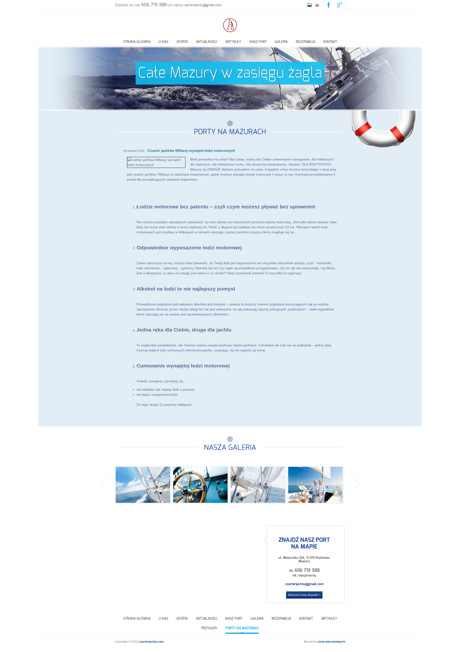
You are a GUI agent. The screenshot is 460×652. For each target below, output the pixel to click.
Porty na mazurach (242, 628)
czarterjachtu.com (151, 641)
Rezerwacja (305, 42)
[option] (230, 78)
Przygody (209, 628)
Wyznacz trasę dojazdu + (304, 595)
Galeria (281, 42)
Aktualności (206, 42)
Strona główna (136, 42)
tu (291, 232)
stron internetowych (331, 641)
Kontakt (330, 42)
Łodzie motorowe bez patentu (172, 206)
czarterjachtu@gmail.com (304, 584)
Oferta (182, 42)
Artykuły (233, 42)
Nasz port (258, 42)
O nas (163, 42)
